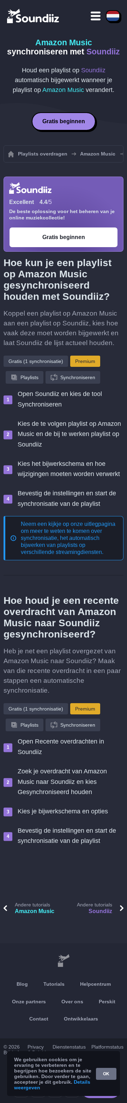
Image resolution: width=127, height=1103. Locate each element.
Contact (38, 1019)
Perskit (107, 1001)
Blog (22, 984)
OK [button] (106, 1073)
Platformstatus (107, 1047)
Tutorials (54, 984)
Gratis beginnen (63, 121)
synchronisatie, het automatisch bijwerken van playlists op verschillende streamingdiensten (61, 545)
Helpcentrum (95, 984)
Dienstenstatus (69, 1047)
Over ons (72, 1001)
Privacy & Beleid (37, 1049)
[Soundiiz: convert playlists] (63, 961)
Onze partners (29, 1001)
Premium (85, 361)
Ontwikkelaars (81, 1019)
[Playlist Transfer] (33, 16)
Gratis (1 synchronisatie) (35, 361)
